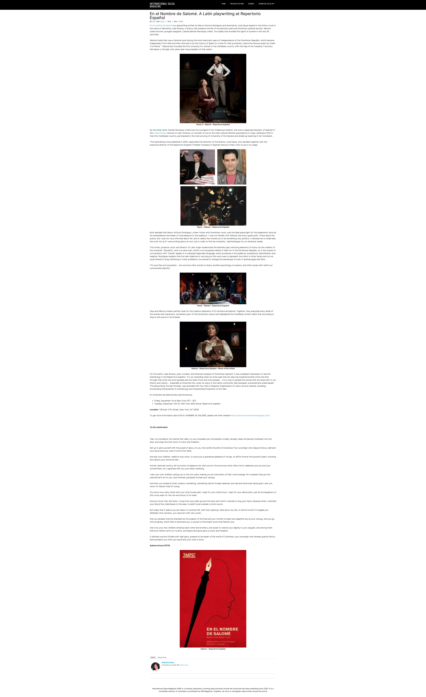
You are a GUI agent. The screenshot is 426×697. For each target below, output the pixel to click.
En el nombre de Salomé (161, 25)
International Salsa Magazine (162, 5)
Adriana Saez (168, 662)
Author (153, 657)
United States (159, 133)
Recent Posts (162, 657)
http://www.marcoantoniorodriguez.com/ (250, 415)
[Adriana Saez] (155, 666)
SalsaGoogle (184, 665)
